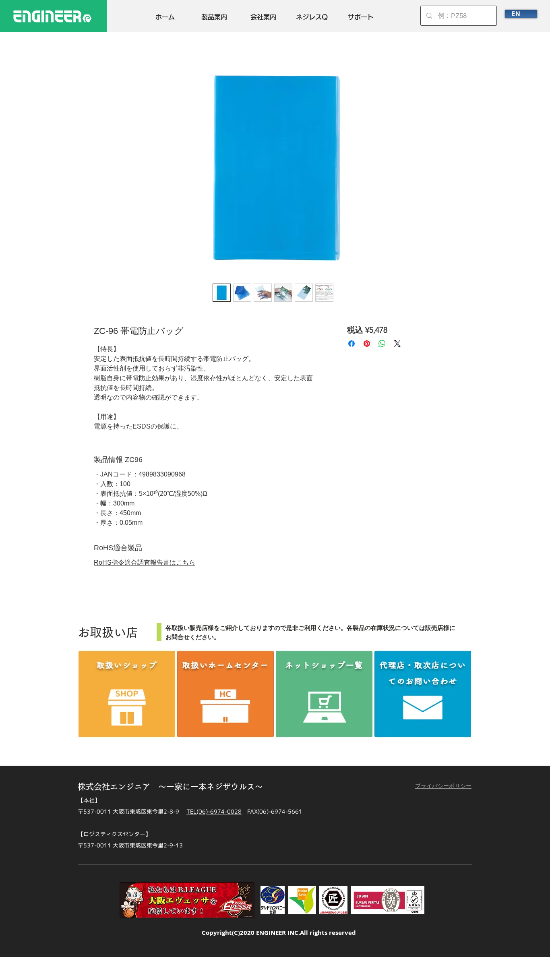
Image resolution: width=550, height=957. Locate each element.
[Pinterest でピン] (367, 343)
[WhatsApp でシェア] (382, 343)
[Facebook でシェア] (351, 343)
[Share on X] (397, 343)
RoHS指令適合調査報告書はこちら (144, 562)
